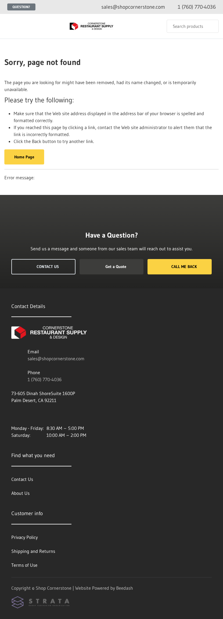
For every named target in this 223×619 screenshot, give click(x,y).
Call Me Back (184, 266)
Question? (21, 7)
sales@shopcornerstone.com (56, 358)
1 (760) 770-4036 (45, 379)
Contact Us (48, 266)
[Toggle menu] (10, 26)
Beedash (124, 588)
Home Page (24, 157)
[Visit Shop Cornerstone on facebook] (14, 414)
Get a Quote (115, 266)
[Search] (210, 26)
